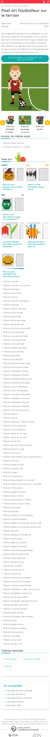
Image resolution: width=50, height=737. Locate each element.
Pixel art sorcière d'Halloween (16, 382)
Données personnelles (11, 722)
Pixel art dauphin (11, 531)
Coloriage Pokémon (15, 701)
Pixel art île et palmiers (13, 632)
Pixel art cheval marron (14, 569)
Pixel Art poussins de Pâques (16, 301)
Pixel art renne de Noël (13, 332)
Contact (24, 719)
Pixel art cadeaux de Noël (14, 347)
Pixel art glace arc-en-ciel (14, 437)
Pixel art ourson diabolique (15, 386)
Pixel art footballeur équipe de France (20, 601)
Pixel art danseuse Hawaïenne (17, 534)
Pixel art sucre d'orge (13, 312)
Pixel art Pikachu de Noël (14, 308)
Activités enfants (21, 6)
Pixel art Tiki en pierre (13, 488)
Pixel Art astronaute (12, 293)
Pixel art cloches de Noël (14, 340)
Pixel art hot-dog (11, 460)
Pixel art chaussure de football (17, 585)
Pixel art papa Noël (12, 316)
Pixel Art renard (10, 297)
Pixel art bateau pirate (13, 624)
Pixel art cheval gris (12, 573)
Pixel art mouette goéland (15, 519)
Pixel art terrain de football (15, 597)
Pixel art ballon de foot (13, 612)
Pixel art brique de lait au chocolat (18, 480)
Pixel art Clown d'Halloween (15, 390)
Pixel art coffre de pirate (14, 558)
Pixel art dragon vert (12, 643)
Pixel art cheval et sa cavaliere (17, 577)
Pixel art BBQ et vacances (15, 542)
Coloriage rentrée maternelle (19, 690)
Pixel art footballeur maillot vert (17, 593)
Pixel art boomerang (12, 538)
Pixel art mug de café (13, 468)
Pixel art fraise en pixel (13, 464)
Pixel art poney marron (14, 562)
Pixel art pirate (9, 620)
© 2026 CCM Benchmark (38, 724)
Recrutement (41, 719)
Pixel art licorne (10, 418)
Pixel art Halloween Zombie (15, 371)
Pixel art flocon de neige (14, 320)
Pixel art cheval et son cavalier (17, 581)
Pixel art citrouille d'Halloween (16, 394)
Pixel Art (8, 666)
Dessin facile (10, 659)
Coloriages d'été (13, 705)
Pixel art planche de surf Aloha (17, 499)
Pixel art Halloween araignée (16, 406)
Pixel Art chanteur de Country (17, 285)
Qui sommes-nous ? (11, 719)
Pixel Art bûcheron (11, 289)
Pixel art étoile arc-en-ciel (14, 433)
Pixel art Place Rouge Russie (16, 554)
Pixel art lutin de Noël (12, 359)
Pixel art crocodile (11, 636)
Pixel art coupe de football (15, 608)
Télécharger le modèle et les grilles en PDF (25, 58)
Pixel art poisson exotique (14, 628)
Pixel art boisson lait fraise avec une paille (22, 484)
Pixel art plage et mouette (15, 546)
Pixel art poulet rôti (11, 441)
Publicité (31, 719)
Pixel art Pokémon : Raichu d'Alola (18, 421)
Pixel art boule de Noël (13, 324)
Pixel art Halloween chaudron (16, 398)
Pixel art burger (10, 472)
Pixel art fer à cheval (12, 566)
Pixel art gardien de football (15, 605)
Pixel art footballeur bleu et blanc (18, 616)
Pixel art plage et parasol (14, 492)
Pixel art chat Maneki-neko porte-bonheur (22, 456)
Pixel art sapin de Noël (13, 351)
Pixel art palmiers (11, 511)
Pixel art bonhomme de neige (16, 363)
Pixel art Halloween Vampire (16, 375)
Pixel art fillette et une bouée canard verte (22, 523)
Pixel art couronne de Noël (15, 336)
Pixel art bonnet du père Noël (16, 328)
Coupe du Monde (31, 659)
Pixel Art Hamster (11, 305)
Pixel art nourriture (11, 453)
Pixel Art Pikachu (11, 414)
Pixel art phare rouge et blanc (16, 503)
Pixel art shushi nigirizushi (15, 425)
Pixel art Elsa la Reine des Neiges (18, 550)
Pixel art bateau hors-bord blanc (18, 515)
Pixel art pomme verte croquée (17, 445)
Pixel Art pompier (11, 281)
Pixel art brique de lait (13, 476)
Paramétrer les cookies (29, 722)
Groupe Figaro (22, 724)
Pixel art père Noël (11, 355)
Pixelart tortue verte (12, 640)
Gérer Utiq (43, 722)
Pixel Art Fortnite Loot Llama (16, 410)
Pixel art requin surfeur (13, 496)
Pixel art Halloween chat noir (16, 402)
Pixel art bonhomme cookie (15, 367)
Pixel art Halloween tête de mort (17, 379)
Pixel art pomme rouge (13, 449)
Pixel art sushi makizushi (14, 429)
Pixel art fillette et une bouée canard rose (22, 527)
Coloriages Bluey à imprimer (19, 698)
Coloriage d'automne (15, 694)
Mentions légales (9, 724)
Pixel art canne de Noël (13, 344)
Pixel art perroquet (11, 507)
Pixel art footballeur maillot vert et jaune (21, 589)
